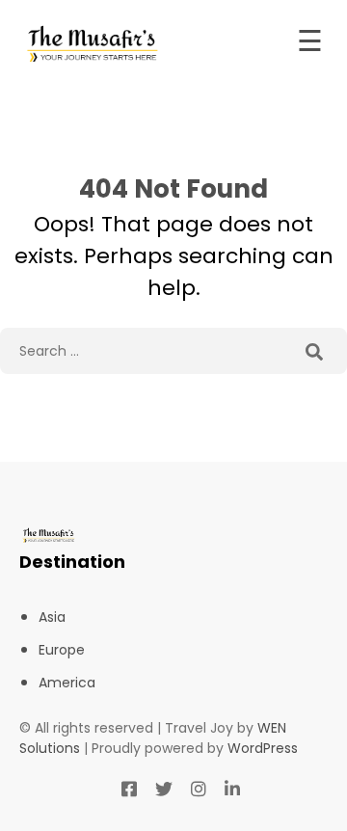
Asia (52, 617)
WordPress (262, 748)
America (67, 682)
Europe (62, 649)
